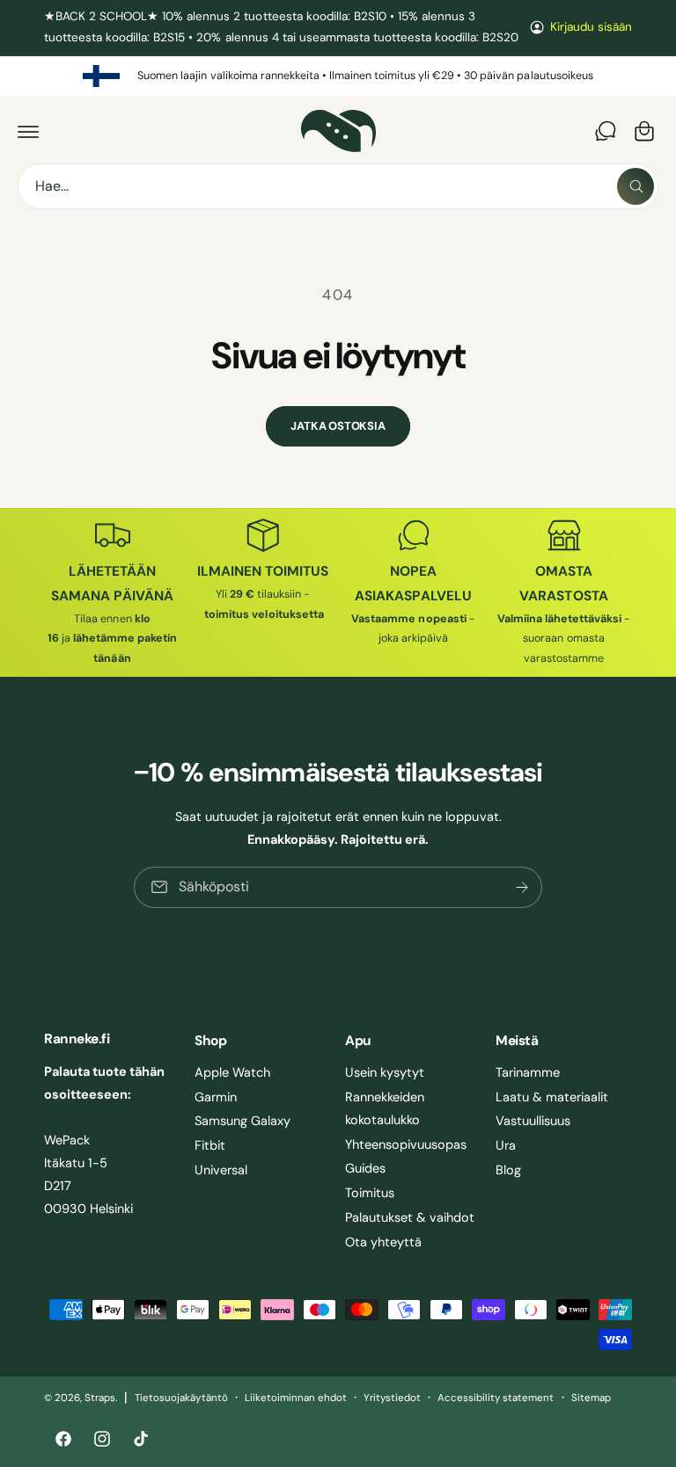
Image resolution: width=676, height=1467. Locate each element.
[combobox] (338, 186)
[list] (338, 76)
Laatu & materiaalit (552, 1097)
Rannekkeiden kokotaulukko (384, 1108)
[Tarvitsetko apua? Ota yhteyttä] (605, 131)
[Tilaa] (522, 887)
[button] (28, 131)
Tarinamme (528, 1072)
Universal (221, 1170)
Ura (506, 1145)
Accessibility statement (495, 1398)
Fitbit (210, 1145)
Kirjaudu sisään (591, 26)
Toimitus (369, 1193)
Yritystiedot (392, 1398)
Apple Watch (232, 1072)
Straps (99, 1398)
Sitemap (591, 1398)
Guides (365, 1168)
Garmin (216, 1097)
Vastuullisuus (533, 1121)
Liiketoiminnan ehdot (296, 1398)
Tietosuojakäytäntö (181, 1398)
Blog (508, 1170)
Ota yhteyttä (383, 1242)
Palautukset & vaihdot (409, 1217)
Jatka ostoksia (337, 425)
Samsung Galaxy (242, 1121)
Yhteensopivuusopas (406, 1144)
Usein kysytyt (384, 1072)
